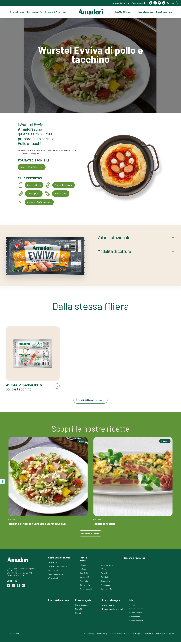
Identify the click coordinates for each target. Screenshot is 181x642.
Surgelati (104, 577)
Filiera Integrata (145, 12)
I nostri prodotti (34, 12)
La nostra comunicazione (57, 566)
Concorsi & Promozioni (55, 12)
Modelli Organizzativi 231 (57, 574)
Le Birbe (83, 569)
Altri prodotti (106, 585)
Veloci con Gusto (107, 565)
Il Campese (84, 565)
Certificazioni (53, 570)
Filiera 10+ (79, 609)
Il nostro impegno (164, 12)
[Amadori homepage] (90, 12)
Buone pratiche (106, 589)
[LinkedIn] (163, 3)
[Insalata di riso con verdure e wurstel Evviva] (48, 481)
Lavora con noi (134, 617)
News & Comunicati (121, 3)
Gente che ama (17, 12)
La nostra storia (54, 562)
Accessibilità (148, 633)
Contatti (132, 605)
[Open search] (177, 2)
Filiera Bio (78, 613)
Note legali (136, 633)
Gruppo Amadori (139, 3)
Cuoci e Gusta (85, 585)
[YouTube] (159, 3)
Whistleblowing (53, 578)
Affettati (104, 569)
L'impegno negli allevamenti (112, 609)
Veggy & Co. (84, 581)
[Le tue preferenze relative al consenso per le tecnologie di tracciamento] (2, 481)
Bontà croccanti (86, 589)
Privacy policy (89, 633)
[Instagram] (150, 3)
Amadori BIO (84, 577)
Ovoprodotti (105, 581)
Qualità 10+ (84, 573)
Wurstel (104, 573)
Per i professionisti (136, 621)
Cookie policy (102, 633)
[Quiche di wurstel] (133, 481)
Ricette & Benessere (125, 12)
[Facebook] (155, 3)
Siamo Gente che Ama (59, 557)
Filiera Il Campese (81, 605)
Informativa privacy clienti (119, 633)
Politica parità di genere (165, 633)
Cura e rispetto (108, 605)
